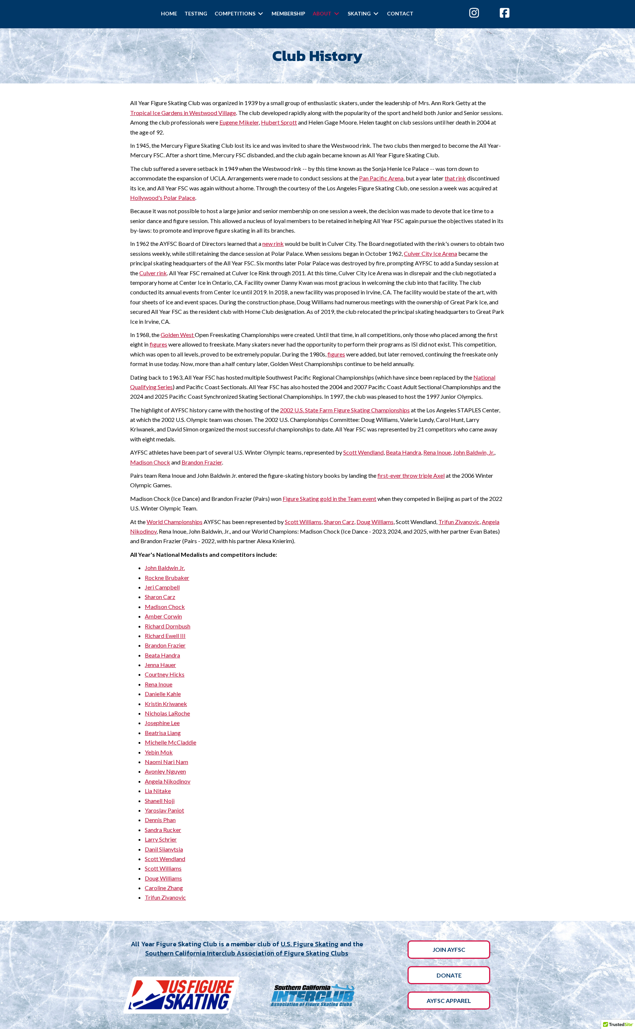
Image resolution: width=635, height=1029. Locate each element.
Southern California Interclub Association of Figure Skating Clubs (246, 953)
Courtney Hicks (164, 674)
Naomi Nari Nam (166, 761)
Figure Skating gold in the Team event (329, 498)
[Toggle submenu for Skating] (376, 13)
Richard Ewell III (165, 635)
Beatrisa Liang (163, 732)
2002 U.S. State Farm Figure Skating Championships (345, 409)
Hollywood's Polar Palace (162, 197)
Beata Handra (403, 452)
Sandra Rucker (163, 829)
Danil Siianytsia (164, 849)
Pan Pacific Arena (381, 178)
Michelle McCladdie (170, 742)
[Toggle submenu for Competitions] (260, 13)
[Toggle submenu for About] (336, 13)
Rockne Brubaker (167, 577)
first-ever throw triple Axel (411, 475)
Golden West (178, 334)
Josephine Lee (162, 722)
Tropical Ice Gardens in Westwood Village (183, 112)
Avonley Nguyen (165, 771)
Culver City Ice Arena (430, 253)
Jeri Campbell (162, 587)
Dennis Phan (160, 819)
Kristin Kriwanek (166, 703)
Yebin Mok (159, 752)
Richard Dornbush (167, 626)
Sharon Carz (339, 521)
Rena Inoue (437, 452)
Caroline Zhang (164, 887)
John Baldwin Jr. (165, 567)
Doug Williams (375, 521)
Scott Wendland (363, 452)
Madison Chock (150, 462)
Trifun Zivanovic (459, 521)
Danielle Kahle (163, 693)
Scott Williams (303, 521)
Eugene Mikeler (239, 122)
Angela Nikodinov (167, 781)
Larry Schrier (161, 839)
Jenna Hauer (160, 664)
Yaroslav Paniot (164, 810)
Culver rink (153, 272)
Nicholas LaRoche (167, 713)
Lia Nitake (158, 790)
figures (158, 344)
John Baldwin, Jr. (473, 452)
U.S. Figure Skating (309, 944)
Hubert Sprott (279, 122)
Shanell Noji (160, 800)
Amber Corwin (163, 616)
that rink (455, 178)
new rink (273, 243)
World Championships (174, 521)
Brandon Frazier (202, 462)
